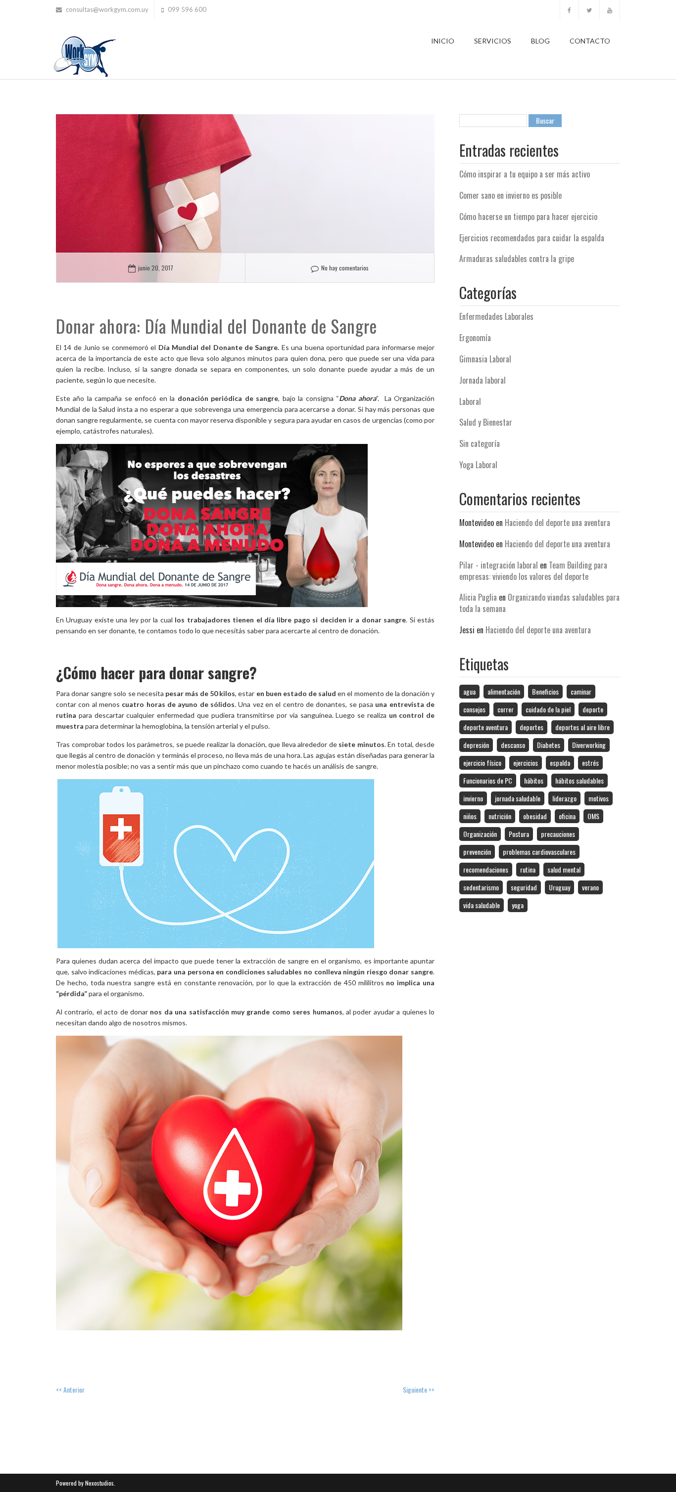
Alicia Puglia (478, 597)
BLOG (540, 41)
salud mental (563, 869)
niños (470, 816)
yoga (518, 905)
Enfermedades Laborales (496, 316)
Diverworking (589, 745)
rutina (527, 869)
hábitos (533, 780)
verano (590, 887)
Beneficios (545, 691)
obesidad (535, 816)
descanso (513, 745)
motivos (598, 798)
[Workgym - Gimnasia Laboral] (84, 54)
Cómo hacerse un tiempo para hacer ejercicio (528, 216)
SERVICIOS (492, 41)
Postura (519, 834)
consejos (474, 709)
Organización (480, 834)
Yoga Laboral (478, 465)
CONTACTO (590, 41)
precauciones (558, 834)
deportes (531, 727)
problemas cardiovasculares (539, 851)
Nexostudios (99, 1483)
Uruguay (559, 887)
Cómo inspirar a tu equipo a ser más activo (524, 174)
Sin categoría (479, 443)
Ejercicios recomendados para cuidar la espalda (531, 238)
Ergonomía (475, 338)
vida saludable (481, 905)
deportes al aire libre (582, 727)
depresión (476, 745)
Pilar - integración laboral (498, 565)
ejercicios (525, 762)
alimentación (503, 691)
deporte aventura (485, 727)
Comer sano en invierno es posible (510, 195)
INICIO (442, 41)
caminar (581, 691)
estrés (590, 762)
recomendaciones (485, 869)
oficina (567, 816)
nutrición (499, 816)
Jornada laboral (482, 380)
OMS (593, 816)
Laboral (470, 401)
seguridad (524, 887)
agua (469, 691)
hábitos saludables (579, 780)
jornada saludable (517, 798)
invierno (473, 798)
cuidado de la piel (548, 709)
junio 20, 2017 (155, 267)
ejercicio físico (482, 762)
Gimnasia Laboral (485, 359)
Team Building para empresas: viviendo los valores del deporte (533, 570)
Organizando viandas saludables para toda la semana (539, 602)
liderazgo (564, 798)
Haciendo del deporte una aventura (557, 522)
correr (505, 709)
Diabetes (548, 745)
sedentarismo (481, 887)
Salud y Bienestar (485, 422)
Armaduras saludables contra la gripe (516, 258)
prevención (477, 851)
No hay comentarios (345, 267)
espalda (560, 762)
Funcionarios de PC (487, 780)
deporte (592, 709)
